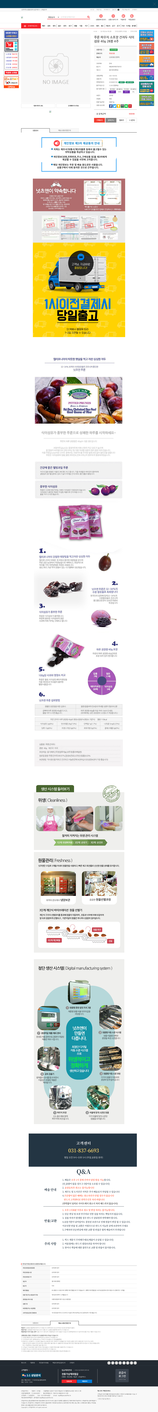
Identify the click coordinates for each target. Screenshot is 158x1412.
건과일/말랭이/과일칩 (121, 31)
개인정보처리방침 (43, 1363)
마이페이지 (107, 9)
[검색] (88, 17)
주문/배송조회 (126, 9)
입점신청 (69, 1381)
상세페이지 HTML (73, 106)
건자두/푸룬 (133, 31)
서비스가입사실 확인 (103, 1399)
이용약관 (32, 1363)
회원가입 (98, 9)
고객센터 (134, 9)
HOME (95, 31)
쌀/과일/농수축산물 (106, 31)
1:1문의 (132, 120)
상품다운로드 (130, 82)
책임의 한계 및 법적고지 (59, 1363)
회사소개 (23, 1363)
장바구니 (115, 9)
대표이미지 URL (38, 106)
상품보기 (121, 82)
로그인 (92, 9)
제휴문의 (84, 1381)
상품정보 (35, 130)
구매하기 (99, 120)
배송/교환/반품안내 (64, 130)
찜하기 (121, 120)
